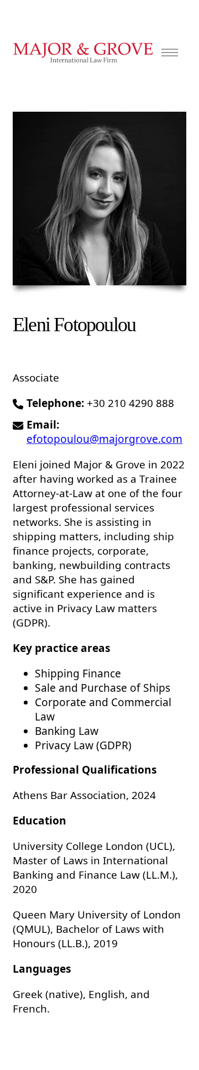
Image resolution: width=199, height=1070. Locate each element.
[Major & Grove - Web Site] (83, 52)
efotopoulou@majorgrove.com (104, 439)
